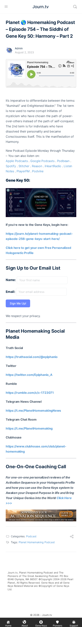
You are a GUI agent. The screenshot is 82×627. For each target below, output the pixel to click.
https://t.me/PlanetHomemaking (29, 428)
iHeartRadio (53, 166)
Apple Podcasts (17, 161)
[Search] (75, 6)
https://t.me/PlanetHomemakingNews (33, 410)
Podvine (37, 171)
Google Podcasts (42, 161)
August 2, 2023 (24, 52)
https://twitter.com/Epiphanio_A (29, 375)
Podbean (63, 161)
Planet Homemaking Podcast (37, 542)
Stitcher (23, 166)
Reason (37, 166)
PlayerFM (23, 171)
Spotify (11, 166)
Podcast (31, 536)
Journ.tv (40, 6)
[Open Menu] (6, 6)
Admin (19, 48)
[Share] (71, 537)
